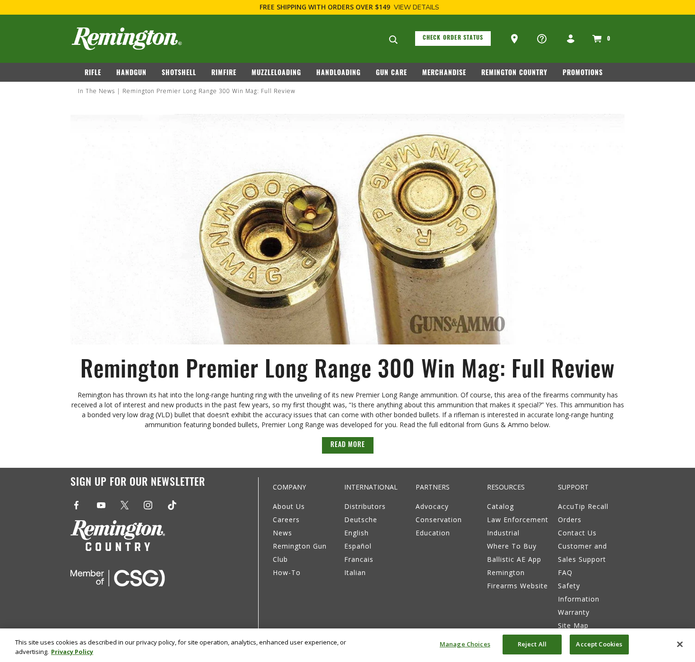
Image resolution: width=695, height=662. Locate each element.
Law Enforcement (517, 519)
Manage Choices (465, 644)
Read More (347, 445)
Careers (286, 519)
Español (358, 546)
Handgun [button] (131, 73)
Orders (570, 519)
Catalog (500, 506)
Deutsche (360, 519)
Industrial (503, 532)
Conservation (439, 519)
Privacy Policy (72, 651)
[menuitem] (97, 75)
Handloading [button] (338, 73)
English (356, 532)
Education (433, 532)
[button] (515, 39)
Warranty (574, 612)
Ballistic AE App (514, 559)
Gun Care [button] (391, 73)
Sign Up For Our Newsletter (137, 483)
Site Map (573, 625)
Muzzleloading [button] (276, 73)
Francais (359, 559)
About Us (289, 506)
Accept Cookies (599, 644)
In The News (96, 91)
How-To (287, 572)
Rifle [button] (93, 73)
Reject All (532, 644)
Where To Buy (512, 546)
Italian (355, 572)
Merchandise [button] (444, 73)
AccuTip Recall (583, 506)
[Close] (679, 644)
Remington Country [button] (514, 73)
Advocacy (432, 506)
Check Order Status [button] (453, 38)
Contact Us (577, 532)
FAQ (565, 572)
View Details (416, 7)
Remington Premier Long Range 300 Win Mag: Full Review (208, 91)
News (282, 532)
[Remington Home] (126, 38)
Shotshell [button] (179, 73)
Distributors (365, 506)
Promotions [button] (583, 73)
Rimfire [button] (223, 73)
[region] (347, 645)
